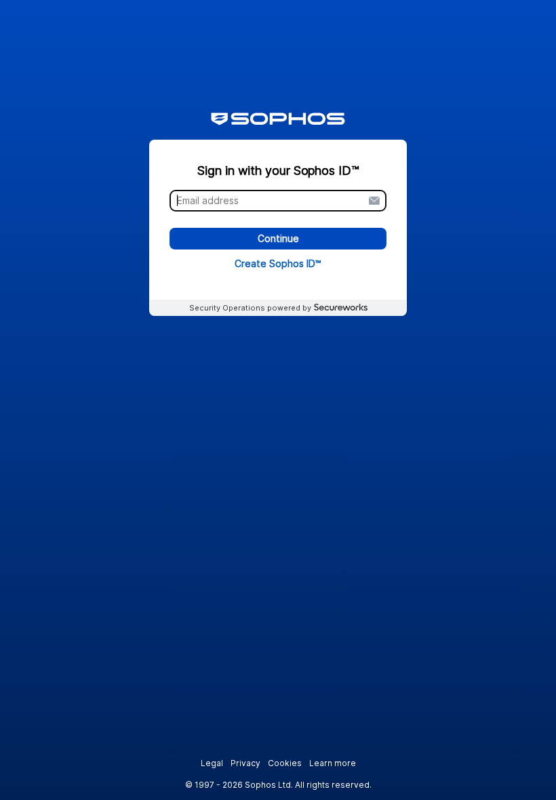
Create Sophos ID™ (278, 263)
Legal (212, 763)
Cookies (285, 763)
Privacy (245, 763)
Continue (278, 239)
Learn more (332, 763)
